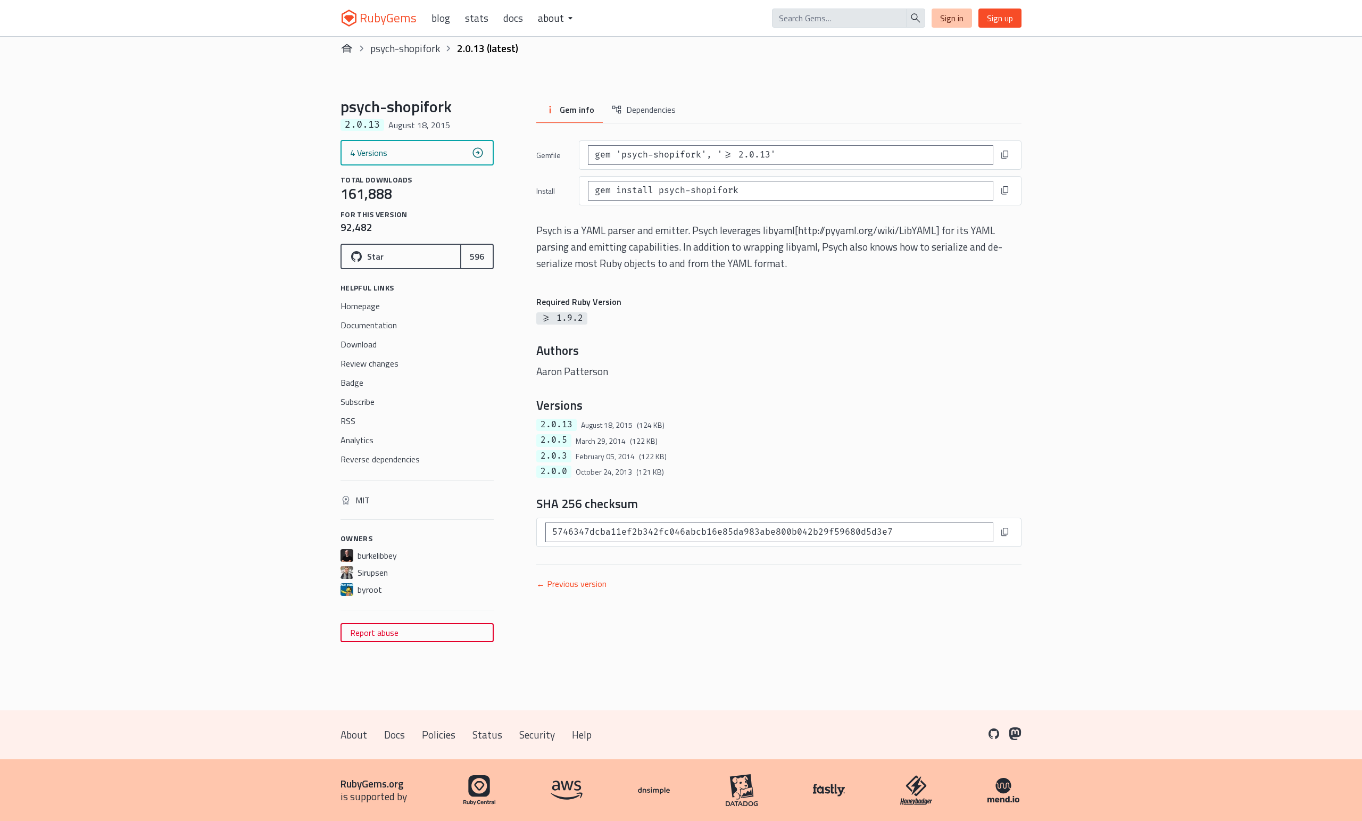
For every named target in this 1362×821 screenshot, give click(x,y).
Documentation (368, 325)
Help (582, 734)
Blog (440, 18)
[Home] (346, 48)
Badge (351, 382)
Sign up (1000, 18)
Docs (513, 18)
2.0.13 (556, 424)
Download (358, 344)
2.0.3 (554, 456)
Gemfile (548, 155)
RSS (347, 420)
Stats (476, 18)
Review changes (369, 363)
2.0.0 (554, 471)
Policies (438, 734)
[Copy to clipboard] (1005, 154)
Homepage (360, 306)
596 (477, 256)
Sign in (952, 18)
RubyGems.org (372, 783)
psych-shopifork (405, 48)
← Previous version (571, 583)
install (545, 190)
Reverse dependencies (380, 459)
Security (537, 734)
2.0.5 (554, 440)
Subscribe (357, 401)
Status (487, 734)
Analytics (356, 440)
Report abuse (374, 632)
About (353, 734)
